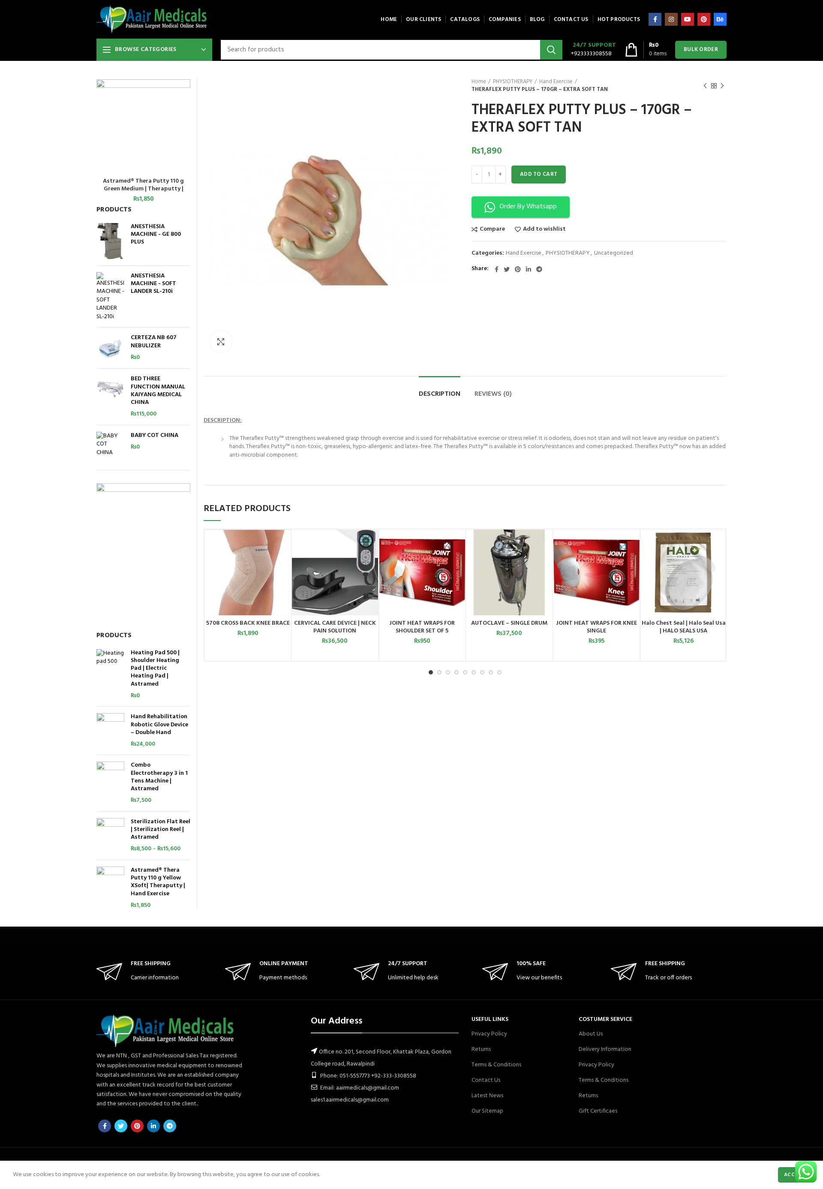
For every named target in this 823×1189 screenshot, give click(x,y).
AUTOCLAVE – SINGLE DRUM (509, 623)
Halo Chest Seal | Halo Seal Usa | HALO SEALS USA (684, 627)
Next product (722, 85)
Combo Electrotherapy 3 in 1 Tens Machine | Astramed (159, 777)
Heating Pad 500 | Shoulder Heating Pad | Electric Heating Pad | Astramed (155, 668)
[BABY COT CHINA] (110, 444)
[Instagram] (671, 19)
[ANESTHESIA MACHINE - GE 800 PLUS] (110, 241)
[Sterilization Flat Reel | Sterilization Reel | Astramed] (110, 835)
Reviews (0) (493, 394)
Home (479, 82)
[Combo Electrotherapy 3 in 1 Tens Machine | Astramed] (110, 783)
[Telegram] (539, 269)
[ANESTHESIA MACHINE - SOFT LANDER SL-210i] (110, 296)
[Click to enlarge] (220, 341)
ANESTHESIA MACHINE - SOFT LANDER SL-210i (153, 284)
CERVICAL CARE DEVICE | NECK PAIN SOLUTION (335, 627)
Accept (794, 1175)
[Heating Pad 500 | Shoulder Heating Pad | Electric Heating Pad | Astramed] (110, 674)
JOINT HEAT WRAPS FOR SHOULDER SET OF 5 (422, 627)
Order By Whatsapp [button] (528, 206)
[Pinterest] (703, 19)
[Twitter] (506, 269)
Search (551, 50)
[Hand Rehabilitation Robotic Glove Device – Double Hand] (110, 730)
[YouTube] (687, 19)
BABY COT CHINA (154, 435)
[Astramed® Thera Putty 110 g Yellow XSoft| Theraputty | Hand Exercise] (110, 888)
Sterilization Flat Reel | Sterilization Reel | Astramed (160, 830)
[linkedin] (528, 269)
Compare (492, 229)
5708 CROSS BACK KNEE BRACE (248, 623)
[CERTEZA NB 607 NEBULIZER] (110, 348)
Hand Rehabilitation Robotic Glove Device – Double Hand (159, 725)
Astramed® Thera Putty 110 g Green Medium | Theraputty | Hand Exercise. (143, 189)
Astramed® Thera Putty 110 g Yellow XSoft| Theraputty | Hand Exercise (158, 882)
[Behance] (720, 19)
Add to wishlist (544, 229)
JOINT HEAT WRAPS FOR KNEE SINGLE (596, 627)
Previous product (705, 85)
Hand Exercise (556, 82)
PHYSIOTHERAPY (512, 82)
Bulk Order (701, 49)
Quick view (284, 562)
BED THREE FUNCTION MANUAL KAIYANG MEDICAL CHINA (158, 390)
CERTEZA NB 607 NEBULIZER (154, 341)
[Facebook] (655, 19)
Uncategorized (613, 253)
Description (439, 394)
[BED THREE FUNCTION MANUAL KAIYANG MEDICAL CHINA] (110, 396)
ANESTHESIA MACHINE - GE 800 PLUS (156, 235)
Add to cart (538, 174)
